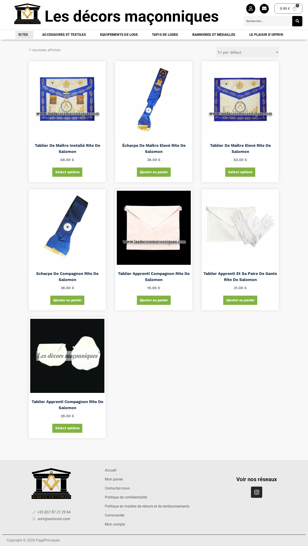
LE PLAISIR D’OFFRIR (266, 35)
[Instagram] (256, 492)
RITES (23, 35)
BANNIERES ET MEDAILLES (213, 35)
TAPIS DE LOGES (165, 35)
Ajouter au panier (154, 172)
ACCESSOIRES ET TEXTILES (64, 35)
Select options (67, 172)
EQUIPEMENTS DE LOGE (119, 35)
